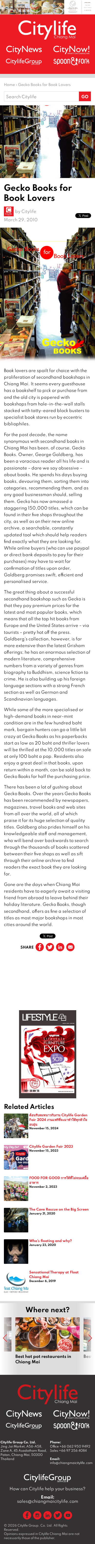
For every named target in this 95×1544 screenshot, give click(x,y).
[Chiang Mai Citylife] (47, 29)
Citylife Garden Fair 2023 (51, 1146)
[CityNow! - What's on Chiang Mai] (71, 50)
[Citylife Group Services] (23, 61)
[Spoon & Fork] (71, 61)
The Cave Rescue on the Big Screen (59, 1209)
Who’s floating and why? (50, 1240)
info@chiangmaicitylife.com (71, 1463)
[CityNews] (23, 50)
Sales (68, 1450)
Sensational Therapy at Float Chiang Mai (54, 1274)
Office (70, 1446)
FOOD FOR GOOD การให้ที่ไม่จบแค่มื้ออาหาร (58, 1180)
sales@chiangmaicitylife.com (47, 1499)
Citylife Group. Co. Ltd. (35, 1525)
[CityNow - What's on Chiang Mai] (71, 1415)
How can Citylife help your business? (48, 1488)
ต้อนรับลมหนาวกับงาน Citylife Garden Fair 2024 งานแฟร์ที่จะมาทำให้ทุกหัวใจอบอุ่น (58, 1119)
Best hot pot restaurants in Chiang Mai (47, 1340)
